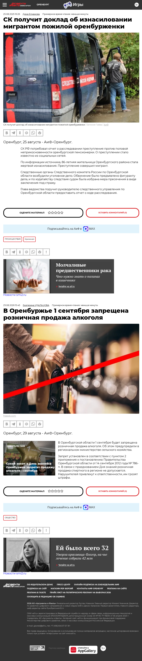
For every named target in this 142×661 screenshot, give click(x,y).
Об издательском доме (40, 585)
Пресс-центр (63, 585)
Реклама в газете (36, 592)
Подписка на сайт (37, 588)
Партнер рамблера (57, 648)
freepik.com (9, 416)
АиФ (106, 124)
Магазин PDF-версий (62, 588)
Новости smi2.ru (14, 295)
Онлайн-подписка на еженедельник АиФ (96, 585)
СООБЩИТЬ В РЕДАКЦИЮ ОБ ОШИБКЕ (46, 597)
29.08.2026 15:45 (11, 305)
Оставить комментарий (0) (112, 213)
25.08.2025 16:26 (11, 14)
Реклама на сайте (117, 588)
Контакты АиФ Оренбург (90, 588)
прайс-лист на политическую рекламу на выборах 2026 (80, 592)
